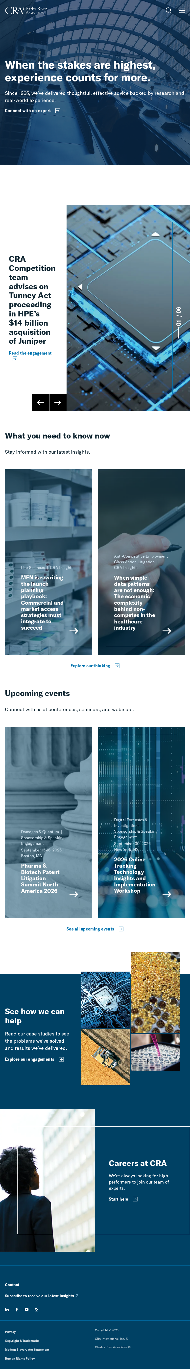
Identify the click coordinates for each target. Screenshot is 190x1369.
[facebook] (17, 1309)
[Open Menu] (182, 10)
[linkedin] (7, 1309)
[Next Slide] (58, 402)
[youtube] (27, 1309)
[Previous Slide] (40, 402)
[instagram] (37, 1309)
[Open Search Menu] (169, 10)
